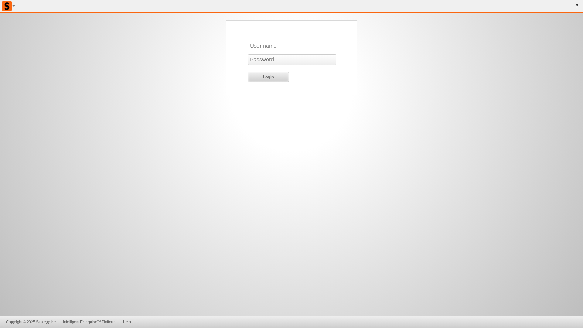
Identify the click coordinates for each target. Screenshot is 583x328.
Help (576, 6)
